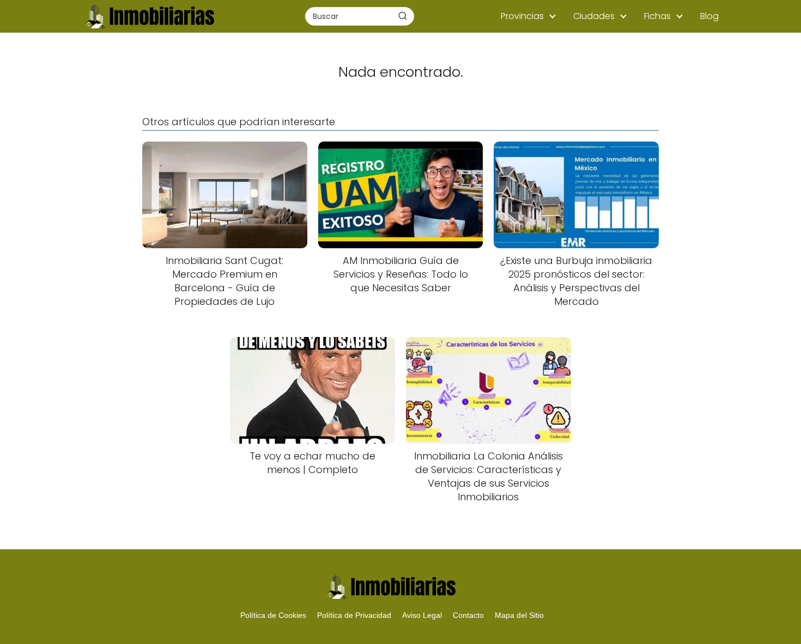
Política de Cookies (273, 615)
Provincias (522, 16)
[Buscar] (402, 15)
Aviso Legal (422, 615)
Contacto (468, 615)
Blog (709, 16)
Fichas (657, 16)
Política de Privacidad (354, 615)
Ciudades (594, 16)
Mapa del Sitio (519, 615)
